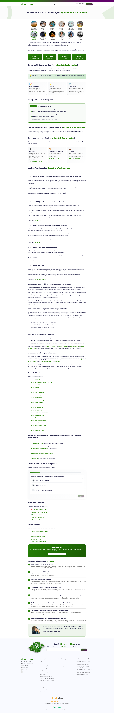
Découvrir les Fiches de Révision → (57, 554)
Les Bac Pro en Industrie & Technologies (46, 673)
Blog (41, 693)
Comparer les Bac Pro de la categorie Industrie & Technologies (46, 441)
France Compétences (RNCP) (38, 536)
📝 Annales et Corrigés (36, 514)
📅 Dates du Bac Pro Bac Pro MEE (39, 512)
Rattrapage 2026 (44, 682)
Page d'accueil (43, 661)
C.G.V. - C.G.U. (61, 661)
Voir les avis (57, 705)
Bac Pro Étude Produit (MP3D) (38, 430)
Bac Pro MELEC (38, 197)
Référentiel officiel (44, 668)
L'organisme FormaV (45, 687)
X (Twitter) (25, 672)
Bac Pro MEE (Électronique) (37, 415)
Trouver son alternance (45, 666)
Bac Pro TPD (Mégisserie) (37, 407)
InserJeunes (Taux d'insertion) (38, 541)
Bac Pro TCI (37, 242)
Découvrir (89, 4)
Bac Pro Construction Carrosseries (39, 412)
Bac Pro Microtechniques (37, 390)
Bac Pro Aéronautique (40, 279)
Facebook (25, 665)
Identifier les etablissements (38, 456)
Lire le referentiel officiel (37, 443)
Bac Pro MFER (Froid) (36, 395)
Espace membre (44, 689)
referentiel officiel (51, 346)
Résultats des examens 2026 (47, 678)
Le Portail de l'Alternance (37, 539)
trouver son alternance (47, 453)
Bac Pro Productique (36, 422)
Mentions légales (62, 666)
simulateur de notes (63, 346)
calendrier (57, 361)
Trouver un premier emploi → (75, 158)
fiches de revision (74, 346)
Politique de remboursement (65, 665)
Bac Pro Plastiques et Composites (39, 417)
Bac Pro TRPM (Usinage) (37, 379)
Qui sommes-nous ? (45, 686)
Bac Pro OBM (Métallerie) (37, 402)
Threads (25, 669)
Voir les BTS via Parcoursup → (36, 161)
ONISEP (32, 534)
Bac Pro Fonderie (35, 387)
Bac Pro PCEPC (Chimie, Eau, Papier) (39, 385)
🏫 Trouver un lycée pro (36, 519)
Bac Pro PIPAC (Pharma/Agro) (38, 400)
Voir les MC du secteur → (54, 158)
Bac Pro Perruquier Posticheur (38, 420)
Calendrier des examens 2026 (47, 680)
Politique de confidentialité (64, 663)
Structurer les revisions (36, 451)
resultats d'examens (47, 361)
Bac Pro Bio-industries (36, 410)
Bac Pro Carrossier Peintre (37, 392)
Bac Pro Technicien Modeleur (38, 405)
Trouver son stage (35, 453)
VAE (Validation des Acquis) (46, 684)
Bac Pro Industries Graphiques (38, 425)
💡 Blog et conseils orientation (38, 517)
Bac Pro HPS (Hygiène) (36, 397)
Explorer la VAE (34, 458)
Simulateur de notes (45, 663)
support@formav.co (28, 663)
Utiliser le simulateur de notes (38, 446)
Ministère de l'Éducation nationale (39, 531)
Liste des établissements (46, 676)
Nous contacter (43, 691)
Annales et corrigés (44, 670)
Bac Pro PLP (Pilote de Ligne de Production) (41, 382)
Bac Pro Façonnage (35, 428)
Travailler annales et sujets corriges (39, 448)
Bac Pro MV (37, 260)
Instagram (25, 667)
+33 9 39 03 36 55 (27, 661)
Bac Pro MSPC (38, 220)
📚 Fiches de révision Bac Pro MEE (39, 509)
